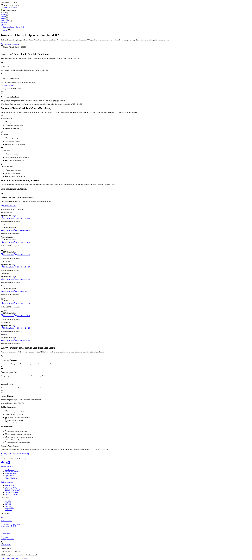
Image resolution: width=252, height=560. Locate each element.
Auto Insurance (9, 470)
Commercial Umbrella (12, 494)
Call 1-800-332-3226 (23, 303)
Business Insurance (7, 482)
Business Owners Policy (12, 489)
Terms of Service (15, 558)
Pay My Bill (8, 504)
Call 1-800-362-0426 (23, 328)
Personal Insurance (7, 466)
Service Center (5, 20)
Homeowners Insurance (12, 471)
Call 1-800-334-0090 (23, 230)
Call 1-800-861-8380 (23, 255)
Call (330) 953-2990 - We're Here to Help (16, 454)
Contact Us (8, 510)
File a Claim (8, 506)
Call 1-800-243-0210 (23, 340)
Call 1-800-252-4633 (23, 316)
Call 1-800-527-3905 (23, 242)
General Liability (10, 485)
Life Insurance (9, 477)
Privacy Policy (5, 558)
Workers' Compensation (12, 491)
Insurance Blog (9, 508)
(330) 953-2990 (9, 7)
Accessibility (24, 558)
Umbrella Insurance (11, 479)
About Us (4, 14)
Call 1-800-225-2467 (23, 267)
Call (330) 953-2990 (7, 85)
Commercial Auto (10, 487)
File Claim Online (8, 218)
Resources (4, 22)
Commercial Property (11, 492)
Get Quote (8, 503)
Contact (3, 24)
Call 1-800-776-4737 (23, 291)
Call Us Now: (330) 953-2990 (12, 44)
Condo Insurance (10, 475)
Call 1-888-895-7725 (23, 279)
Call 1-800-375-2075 (23, 218)
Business (3, 18)
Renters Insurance (10, 473)
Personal (3, 16)
